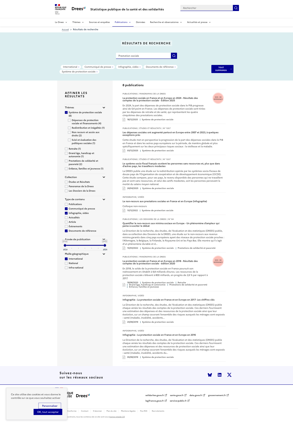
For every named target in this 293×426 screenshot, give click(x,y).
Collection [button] (71, 177)
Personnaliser (49, 406)
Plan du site (111, 411)
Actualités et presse (197, 22)
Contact (84, 411)
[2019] (65, 245)
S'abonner (97, 411)
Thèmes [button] (69, 107)
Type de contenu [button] (75, 199)
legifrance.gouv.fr (154, 400)
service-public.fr (178, 400)
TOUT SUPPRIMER (221, 69)
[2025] (104, 245)
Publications (121, 22)
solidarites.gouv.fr (154, 395)
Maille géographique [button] (77, 254)
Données (140, 22)
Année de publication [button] (77, 239)
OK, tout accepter (48, 412)
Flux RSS (143, 411)
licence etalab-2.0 (117, 416)
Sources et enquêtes (99, 22)
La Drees (59, 22)
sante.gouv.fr (177, 395)
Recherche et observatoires (164, 22)
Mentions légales (128, 411)
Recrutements (158, 411)
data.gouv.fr (196, 395)
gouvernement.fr (217, 395)
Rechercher (236, 8)
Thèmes (76, 22)
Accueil (65, 29)
